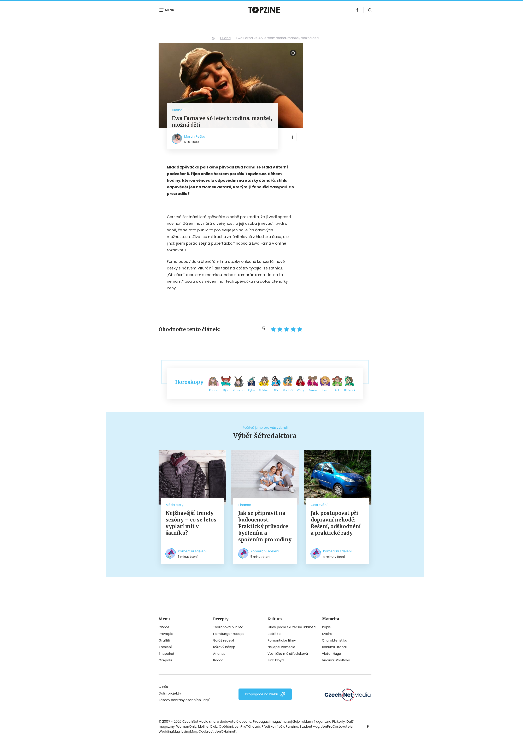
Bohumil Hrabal (334, 647)
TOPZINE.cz (213, 38)
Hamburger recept (228, 633)
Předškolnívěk (272, 726)
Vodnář (288, 390)
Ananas (219, 653)
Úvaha (327, 633)
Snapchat (167, 653)
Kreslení (165, 647)
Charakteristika (334, 640)
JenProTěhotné (247, 726)
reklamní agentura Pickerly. (323, 721)
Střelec (264, 390)
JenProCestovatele (337, 726)
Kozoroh (239, 390)
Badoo (218, 660)
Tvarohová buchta (228, 627)
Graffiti (164, 640)
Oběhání (226, 726)
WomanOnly (186, 726)
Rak (337, 390)
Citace (164, 627)
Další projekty (170, 693)
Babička (274, 633)
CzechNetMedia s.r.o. (199, 721)
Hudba (225, 38)
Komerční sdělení (192, 551)
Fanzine (292, 726)
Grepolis (165, 660)
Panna (213, 390)
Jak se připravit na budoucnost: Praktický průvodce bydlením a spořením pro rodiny (265, 526)
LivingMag (189, 731)
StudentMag (309, 726)
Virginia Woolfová (336, 660)
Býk (225, 390)
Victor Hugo (331, 653)
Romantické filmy (281, 640)
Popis (326, 627)
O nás (163, 686)
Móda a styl (175, 504)
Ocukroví (206, 731)
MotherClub (207, 726)
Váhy (300, 390)
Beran (313, 390)
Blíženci (349, 390)
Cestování (319, 504)
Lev (325, 390)
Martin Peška (194, 136)
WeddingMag (169, 731)
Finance (244, 504)
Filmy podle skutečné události (291, 627)
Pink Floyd (275, 660)
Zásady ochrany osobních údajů (184, 700)
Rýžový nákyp (224, 647)
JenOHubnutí (225, 731)
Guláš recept (223, 640)
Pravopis (166, 633)
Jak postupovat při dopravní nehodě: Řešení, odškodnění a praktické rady (336, 523)
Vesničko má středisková (287, 653)
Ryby (251, 390)
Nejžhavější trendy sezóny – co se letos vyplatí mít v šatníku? (191, 523)
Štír (275, 390)
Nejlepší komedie (281, 647)
